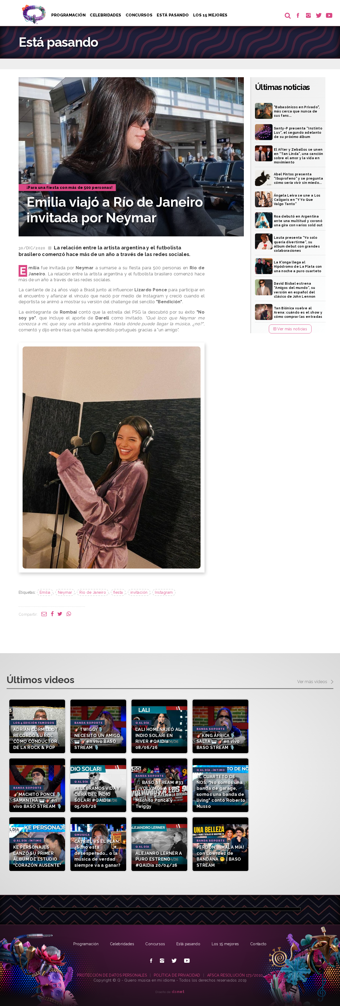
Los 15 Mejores (210, 15)
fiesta (118, 592)
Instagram (164, 592)
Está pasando (173, 15)
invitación (139, 592)
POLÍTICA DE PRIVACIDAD (177, 975)
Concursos (139, 15)
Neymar (65, 592)
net (178, 991)
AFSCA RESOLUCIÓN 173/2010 (235, 975)
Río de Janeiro (92, 592)
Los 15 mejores (225, 944)
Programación (68, 15)
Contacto (258, 944)
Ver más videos (312, 681)
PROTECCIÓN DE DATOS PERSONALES (112, 975)
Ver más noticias (291, 329)
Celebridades (105, 15)
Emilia (45, 592)
